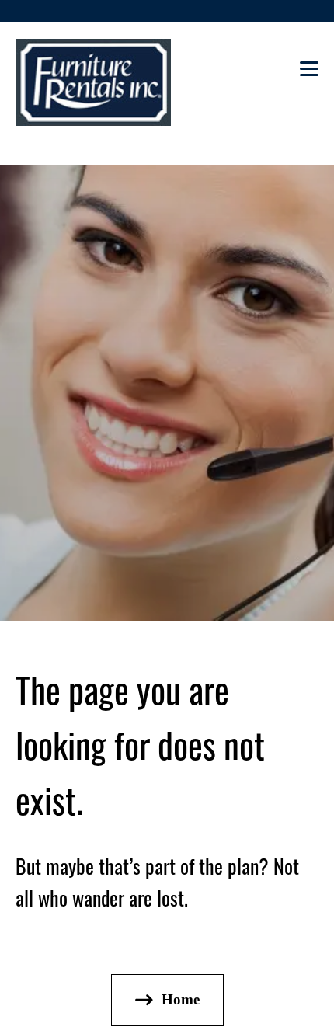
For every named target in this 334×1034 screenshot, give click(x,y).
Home (181, 999)
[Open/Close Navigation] (309, 73)
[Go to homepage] (93, 82)
